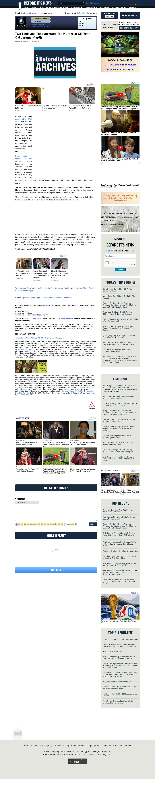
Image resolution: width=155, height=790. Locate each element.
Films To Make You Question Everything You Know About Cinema (59, 274)
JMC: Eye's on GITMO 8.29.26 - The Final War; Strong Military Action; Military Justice (118, 343)
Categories (132, 7)
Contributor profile (35, 26)
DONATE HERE (109, 16)
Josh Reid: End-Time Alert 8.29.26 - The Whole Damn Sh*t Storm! (118, 444)
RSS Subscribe (115, 745)
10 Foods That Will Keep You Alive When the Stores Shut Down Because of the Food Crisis (120, 645)
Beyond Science (51, 7)
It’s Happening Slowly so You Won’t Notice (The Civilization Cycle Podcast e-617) (119, 657)
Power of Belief (63, 7)
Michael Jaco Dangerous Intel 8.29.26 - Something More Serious (117, 350)
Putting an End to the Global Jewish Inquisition (120, 551)
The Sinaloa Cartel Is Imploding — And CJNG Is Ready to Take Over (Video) (120, 557)
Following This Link (25, 395)
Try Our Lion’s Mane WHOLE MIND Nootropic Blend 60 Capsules (39, 338)
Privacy (66, 745)
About (26, 745)
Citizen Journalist (66, 319)
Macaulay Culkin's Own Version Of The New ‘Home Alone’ (82, 470)
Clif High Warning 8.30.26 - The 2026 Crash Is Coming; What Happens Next (120, 404)
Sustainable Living (77, 7)
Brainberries (19, 278)
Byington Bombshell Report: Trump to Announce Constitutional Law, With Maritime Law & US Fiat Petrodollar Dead (119, 305)
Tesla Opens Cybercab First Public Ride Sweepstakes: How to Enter (118, 702)
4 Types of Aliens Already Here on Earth (118, 682)
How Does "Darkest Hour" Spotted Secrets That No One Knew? (118, 133)
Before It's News (38, 3)
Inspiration (89, 7)
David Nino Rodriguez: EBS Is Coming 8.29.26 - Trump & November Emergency (118, 313)
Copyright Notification (97, 745)
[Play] (120, 45)
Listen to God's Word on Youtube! (120, 65)
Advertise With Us (38, 745)
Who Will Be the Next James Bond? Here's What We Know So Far (56, 444)
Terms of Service (78, 745)
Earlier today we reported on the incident (23, 158)
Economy (35, 7)
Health (42, 7)
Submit (120, 269)
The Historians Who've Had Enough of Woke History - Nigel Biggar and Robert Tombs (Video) (119, 544)
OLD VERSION (129, 15)
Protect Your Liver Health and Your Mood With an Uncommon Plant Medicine (120, 688)
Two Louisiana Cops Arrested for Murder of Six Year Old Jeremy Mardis (42, 288)
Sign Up (136, 4)
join (26, 311)
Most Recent (115, 7)
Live (95, 7)
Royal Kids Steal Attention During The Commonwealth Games (41, 274)
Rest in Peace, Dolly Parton (113, 651)
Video (100, 7)
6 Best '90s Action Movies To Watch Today (110, 491)
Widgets (127, 745)
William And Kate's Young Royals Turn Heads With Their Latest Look (120, 160)
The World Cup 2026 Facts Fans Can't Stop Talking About (118, 622)
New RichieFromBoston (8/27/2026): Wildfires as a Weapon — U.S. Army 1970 (120, 564)
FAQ (50, 745)
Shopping (124, 7)
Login (130, 4)
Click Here (35, 319)
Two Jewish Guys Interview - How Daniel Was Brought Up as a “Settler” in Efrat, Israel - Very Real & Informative (120, 665)
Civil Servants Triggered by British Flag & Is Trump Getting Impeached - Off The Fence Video (119, 459)
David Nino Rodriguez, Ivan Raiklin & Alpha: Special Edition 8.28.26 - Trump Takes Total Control (119, 581)
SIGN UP (109, 251)
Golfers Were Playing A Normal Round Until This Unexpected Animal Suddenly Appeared (55, 471)
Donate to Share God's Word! (120, 69)
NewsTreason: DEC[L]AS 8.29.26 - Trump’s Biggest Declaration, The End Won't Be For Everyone (119, 328)
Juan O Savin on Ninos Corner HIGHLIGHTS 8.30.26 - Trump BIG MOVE (119, 397)
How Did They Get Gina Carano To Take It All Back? (82, 444)
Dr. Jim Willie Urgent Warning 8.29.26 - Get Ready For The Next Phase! (119, 336)
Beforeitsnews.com (33, 13)
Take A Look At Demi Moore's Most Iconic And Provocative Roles (120, 186)
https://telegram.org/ (130, 217)
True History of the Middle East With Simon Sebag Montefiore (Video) (119, 420)
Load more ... (56, 570)
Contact (57, 745)
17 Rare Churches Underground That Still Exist (23, 273)
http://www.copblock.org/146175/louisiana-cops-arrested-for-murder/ (47, 298)
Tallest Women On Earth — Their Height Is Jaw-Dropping (29, 470)
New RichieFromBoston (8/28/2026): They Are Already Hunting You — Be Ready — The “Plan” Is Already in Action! (120, 572)
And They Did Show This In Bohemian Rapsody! (26, 444)
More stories (46, 26)
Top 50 (106, 7)
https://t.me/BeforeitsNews (112, 224)
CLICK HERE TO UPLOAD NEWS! (129, 28)
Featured (27, 7)
